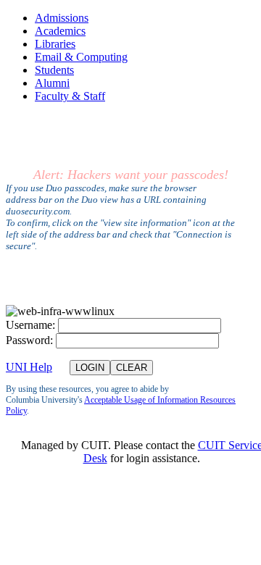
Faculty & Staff (70, 96)
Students (54, 70)
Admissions (61, 18)
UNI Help (29, 367)
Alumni (52, 83)
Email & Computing (81, 57)
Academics (60, 31)
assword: (29, 340)
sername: (30, 325)
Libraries (55, 44)
